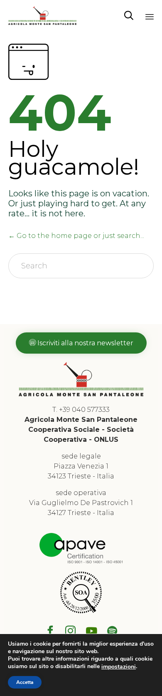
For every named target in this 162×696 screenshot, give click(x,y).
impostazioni (118, 667)
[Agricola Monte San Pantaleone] (42, 15)
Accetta (24, 682)
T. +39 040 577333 (81, 410)
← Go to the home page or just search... (76, 236)
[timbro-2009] (81, 611)
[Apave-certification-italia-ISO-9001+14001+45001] (81, 561)
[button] (81, 343)
